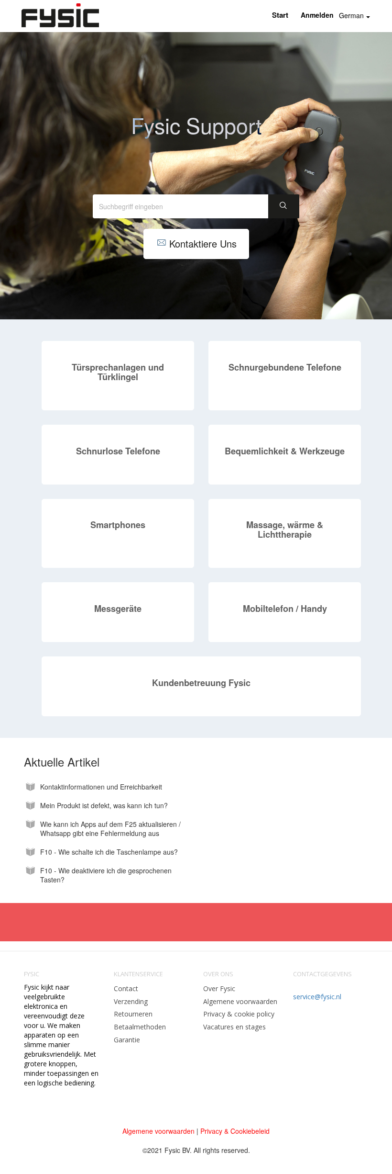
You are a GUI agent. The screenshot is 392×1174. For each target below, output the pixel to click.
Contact (126, 988)
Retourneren (133, 1013)
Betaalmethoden (140, 1026)
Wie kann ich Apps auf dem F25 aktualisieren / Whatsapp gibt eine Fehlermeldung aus (110, 829)
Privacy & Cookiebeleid (235, 1131)
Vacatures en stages (234, 1026)
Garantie (127, 1039)
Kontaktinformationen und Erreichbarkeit (101, 786)
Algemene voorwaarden (240, 1001)
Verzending (131, 1001)
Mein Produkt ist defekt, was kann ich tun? (104, 805)
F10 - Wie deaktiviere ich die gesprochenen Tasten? (106, 875)
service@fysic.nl (317, 996)
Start (280, 15)
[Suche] (283, 206)
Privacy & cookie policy (238, 1013)
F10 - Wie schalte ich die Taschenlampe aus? (109, 852)
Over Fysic (219, 988)
